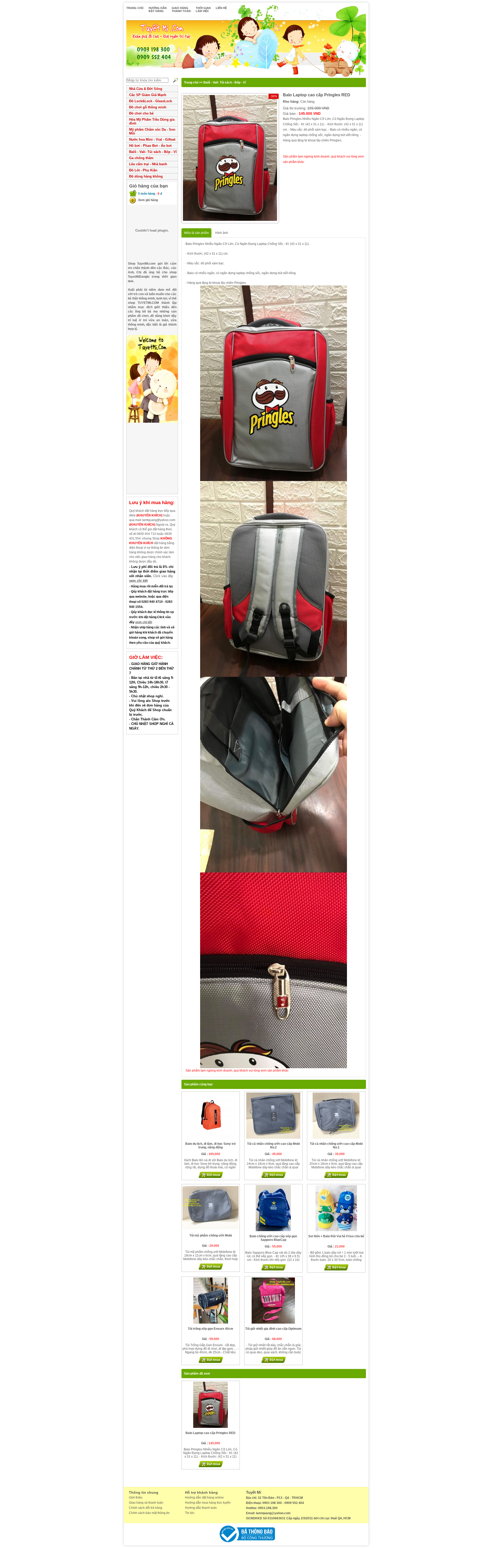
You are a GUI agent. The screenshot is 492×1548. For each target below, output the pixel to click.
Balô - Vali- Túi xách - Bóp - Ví (153, 152)
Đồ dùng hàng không (146, 176)
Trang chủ (191, 82)
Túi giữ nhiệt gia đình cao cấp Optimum (273, 1329)
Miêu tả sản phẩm (196, 233)
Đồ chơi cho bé (141, 113)
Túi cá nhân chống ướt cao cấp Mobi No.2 (273, 1145)
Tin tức (189, 1513)
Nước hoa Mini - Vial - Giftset (152, 139)
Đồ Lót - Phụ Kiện (143, 170)
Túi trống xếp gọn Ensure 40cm (210, 1329)
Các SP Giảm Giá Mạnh (147, 95)
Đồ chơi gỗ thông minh (147, 107)
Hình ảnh (221, 233)
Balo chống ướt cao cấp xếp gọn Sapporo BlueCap (273, 1238)
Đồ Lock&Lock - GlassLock (150, 101)
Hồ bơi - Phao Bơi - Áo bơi (150, 146)
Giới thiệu (135, 1497)
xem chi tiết (138, 581)
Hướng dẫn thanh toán (201, 1508)
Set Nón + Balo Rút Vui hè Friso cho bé (336, 1236)
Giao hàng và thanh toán (146, 1502)
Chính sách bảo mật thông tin (149, 1513)
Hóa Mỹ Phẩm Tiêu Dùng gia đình (152, 121)
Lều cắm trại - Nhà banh (148, 164)
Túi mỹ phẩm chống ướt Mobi (210, 1235)
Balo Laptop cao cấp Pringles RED (210, 1433)
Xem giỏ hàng (148, 200)
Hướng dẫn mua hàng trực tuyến (208, 1502)
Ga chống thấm (141, 158)
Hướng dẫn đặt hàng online (204, 1497)
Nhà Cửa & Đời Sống (145, 89)
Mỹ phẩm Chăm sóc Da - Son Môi (152, 131)
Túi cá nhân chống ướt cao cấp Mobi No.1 (336, 1145)
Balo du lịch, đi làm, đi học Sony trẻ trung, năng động (210, 1145)
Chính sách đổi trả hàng (145, 1508)
